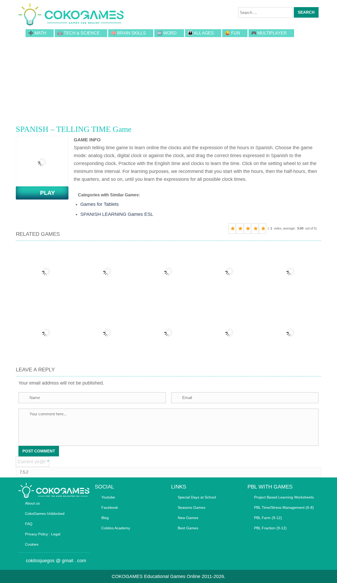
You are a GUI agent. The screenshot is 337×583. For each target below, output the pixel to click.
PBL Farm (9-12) (268, 518)
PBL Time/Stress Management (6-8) (284, 507)
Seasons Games (191, 507)
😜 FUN (232, 33)
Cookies (31, 544)
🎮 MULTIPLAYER (269, 33)
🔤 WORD (167, 33)
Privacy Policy (36, 534)
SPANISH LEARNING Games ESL (116, 214)
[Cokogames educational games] (71, 15)
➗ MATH (37, 33)
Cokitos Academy (115, 528)
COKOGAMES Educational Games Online (156, 576)
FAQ (28, 524)
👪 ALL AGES (201, 33)
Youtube (108, 497)
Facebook (109, 507)
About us (32, 503)
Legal (55, 534)
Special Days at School (197, 497)
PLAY (44, 193)
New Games (188, 518)
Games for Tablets (99, 204)
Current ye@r (33, 461)
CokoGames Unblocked (45, 513)
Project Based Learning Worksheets (284, 497)
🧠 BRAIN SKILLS (128, 33)
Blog (105, 518)
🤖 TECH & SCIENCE (78, 33)
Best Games (188, 528)
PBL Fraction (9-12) (270, 528)
